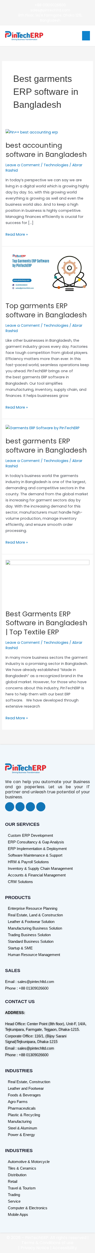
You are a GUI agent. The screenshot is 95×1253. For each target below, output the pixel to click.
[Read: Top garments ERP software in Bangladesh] (47, 273)
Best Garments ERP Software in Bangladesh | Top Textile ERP (46, 623)
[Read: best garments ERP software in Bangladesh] (43, 427)
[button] (86, 36)
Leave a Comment (23, 165)
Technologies (56, 165)
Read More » (17, 234)
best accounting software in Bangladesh (46, 149)
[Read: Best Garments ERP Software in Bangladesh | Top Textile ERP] (47, 581)
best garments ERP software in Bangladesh (46, 445)
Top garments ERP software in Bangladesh (46, 310)
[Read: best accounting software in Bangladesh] (32, 132)
